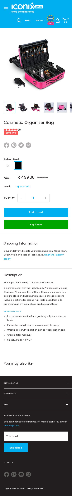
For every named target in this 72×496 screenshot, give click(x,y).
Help (27, 20)
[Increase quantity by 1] (45, 198)
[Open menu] (6, 8)
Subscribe (16, 447)
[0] (65, 20)
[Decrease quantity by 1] (22, 198)
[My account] (58, 20)
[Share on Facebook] (6, 145)
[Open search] (19, 20)
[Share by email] (28, 145)
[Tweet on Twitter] (21, 145)
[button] (11, 129)
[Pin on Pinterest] (14, 145)
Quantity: (9, 197)
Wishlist (40, 20)
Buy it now (36, 224)
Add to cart (36, 212)
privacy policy (11, 425)
